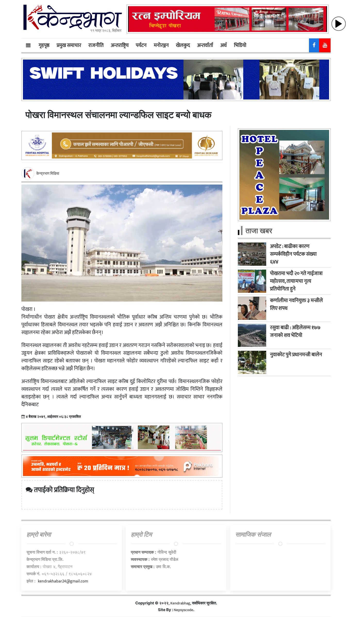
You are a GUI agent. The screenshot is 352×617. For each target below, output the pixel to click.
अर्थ (223, 45)
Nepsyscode (183, 610)
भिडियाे (240, 45)
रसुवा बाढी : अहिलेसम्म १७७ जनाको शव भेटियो (295, 331)
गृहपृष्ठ (44, 45)
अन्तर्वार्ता (205, 45)
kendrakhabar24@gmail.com (63, 581)
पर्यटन (141, 45)
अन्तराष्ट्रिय (120, 45)
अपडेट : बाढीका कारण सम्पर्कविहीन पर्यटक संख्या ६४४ (293, 254)
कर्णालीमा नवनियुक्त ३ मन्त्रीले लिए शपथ (296, 304)
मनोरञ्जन (161, 45)
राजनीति (96, 45)
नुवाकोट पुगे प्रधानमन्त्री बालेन (296, 354)
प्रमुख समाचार (69, 45)
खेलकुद (183, 45)
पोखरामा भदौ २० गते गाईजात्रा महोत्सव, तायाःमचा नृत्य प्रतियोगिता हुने (296, 281)
